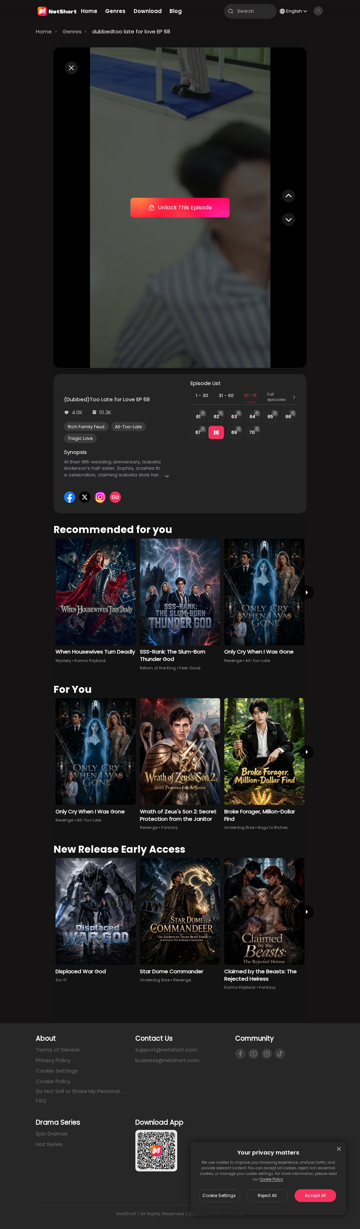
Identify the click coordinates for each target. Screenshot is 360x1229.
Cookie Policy (271, 1179)
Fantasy (169, 827)
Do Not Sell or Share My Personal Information (80, 1091)
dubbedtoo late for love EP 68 (131, 31)
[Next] (306, 592)
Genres (72, 31)
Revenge (233, 660)
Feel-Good (189, 668)
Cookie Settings (219, 1195)
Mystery (63, 660)
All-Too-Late (128, 427)
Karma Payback (90, 660)
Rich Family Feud (86, 427)
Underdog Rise (239, 827)
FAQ (41, 1100)
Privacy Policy (53, 1060)
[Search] (230, 11)
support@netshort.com (166, 1049)
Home (44, 31)
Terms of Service (58, 1049)
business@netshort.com (167, 1060)
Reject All (267, 1195)
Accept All (315, 1195)
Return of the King (158, 668)
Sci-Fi (61, 980)
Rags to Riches (273, 827)
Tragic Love (80, 438)
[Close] (339, 1149)
